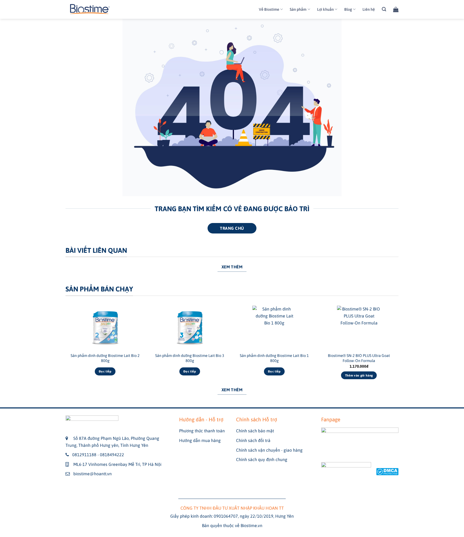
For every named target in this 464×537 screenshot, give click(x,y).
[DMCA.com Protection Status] (387, 471)
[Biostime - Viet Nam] (90, 9)
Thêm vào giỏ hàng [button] (359, 375)
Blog (348, 9)
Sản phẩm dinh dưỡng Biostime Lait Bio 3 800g (189, 358)
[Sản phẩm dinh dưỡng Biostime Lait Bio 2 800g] (105, 328)
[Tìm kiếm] (384, 9)
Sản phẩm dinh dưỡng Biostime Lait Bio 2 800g (105, 358)
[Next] (398, 347)
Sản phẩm (298, 9)
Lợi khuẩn (325, 9)
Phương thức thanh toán (202, 430)
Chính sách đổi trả (253, 440)
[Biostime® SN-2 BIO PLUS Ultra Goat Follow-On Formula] (358, 328)
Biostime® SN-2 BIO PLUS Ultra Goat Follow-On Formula (359, 358)
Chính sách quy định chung (261, 459)
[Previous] (66, 347)
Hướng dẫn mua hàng (200, 440)
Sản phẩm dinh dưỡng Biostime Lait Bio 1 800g (274, 358)
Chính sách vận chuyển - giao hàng (269, 450)
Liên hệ (369, 9)
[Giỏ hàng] (395, 9)
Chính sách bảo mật (255, 430)
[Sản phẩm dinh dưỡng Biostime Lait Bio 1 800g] (274, 328)
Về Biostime (269, 9)
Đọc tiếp (105, 371)
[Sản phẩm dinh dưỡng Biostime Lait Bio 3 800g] (189, 328)
